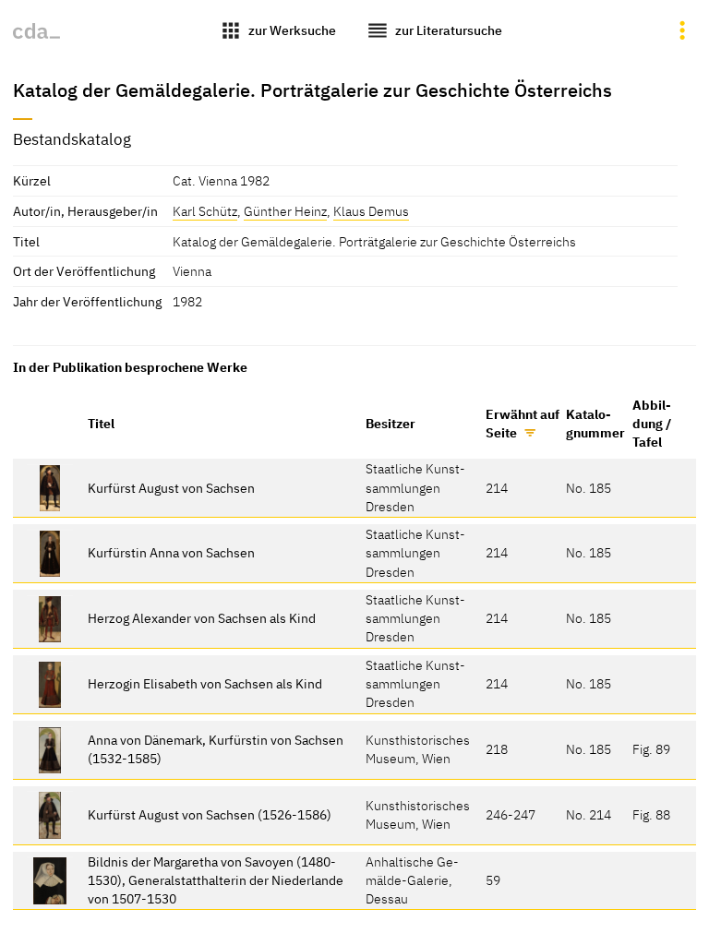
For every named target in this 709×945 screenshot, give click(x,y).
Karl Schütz (205, 211)
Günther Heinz (285, 211)
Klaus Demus (371, 211)
